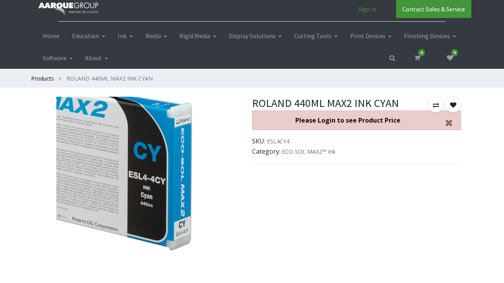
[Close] (449, 122)
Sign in (367, 9)
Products (42, 78)
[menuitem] (51, 36)
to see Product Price (347, 120)
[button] (436, 104)
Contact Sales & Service (433, 9)
